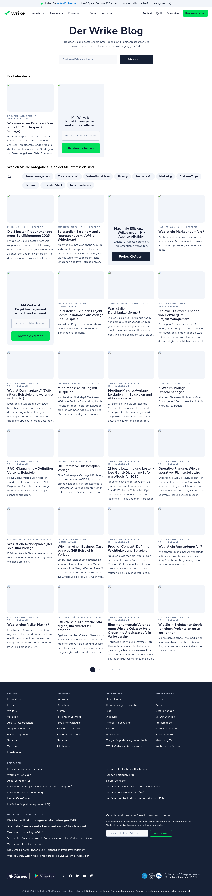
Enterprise (107, 13)
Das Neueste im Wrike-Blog (26, 815)
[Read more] (30, 120)
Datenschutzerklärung (98, 891)
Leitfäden (14, 763)
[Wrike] (14, 13)
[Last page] (119, 669)
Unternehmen (164, 693)
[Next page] (112, 669)
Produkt (13, 693)
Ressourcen (74, 13)
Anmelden (173, 13)
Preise (93, 13)
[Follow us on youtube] (84, 876)
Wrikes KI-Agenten (67, 3)
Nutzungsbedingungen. (123, 891)
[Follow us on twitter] (63, 876)
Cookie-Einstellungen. (147, 891)
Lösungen (54, 13)
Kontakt (147, 13)
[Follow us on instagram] (92, 876)
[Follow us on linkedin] (77, 875)
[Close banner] (169, 3)
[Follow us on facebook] (70, 876)
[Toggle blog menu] (9, 176)
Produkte (35, 13)
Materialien (114, 693)
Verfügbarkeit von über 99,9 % (181, 877)
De (161, 13)
